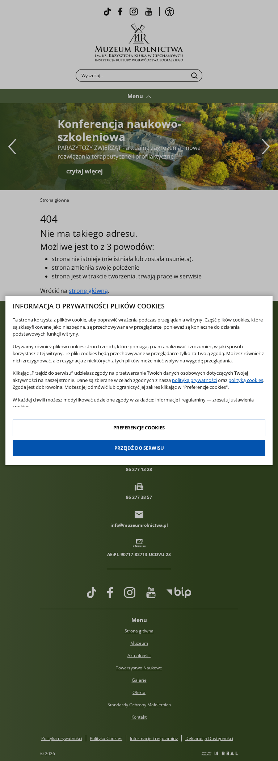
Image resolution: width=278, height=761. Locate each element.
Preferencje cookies (139, 427)
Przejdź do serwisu (139, 448)
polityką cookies (245, 380)
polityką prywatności (194, 380)
